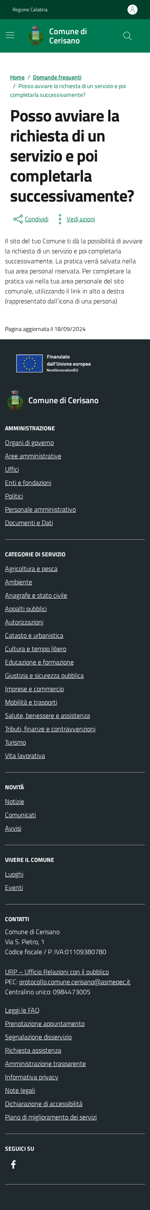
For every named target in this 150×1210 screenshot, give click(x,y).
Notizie (14, 801)
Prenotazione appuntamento (45, 1023)
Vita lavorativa (25, 755)
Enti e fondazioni (28, 482)
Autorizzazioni (24, 622)
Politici (14, 496)
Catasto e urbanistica (34, 635)
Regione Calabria (30, 9)
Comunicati (20, 815)
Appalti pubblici (26, 609)
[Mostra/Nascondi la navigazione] (10, 35)
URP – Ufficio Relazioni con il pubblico (57, 972)
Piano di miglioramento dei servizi (51, 1117)
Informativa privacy (31, 1077)
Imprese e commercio (34, 689)
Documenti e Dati (29, 523)
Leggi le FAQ (22, 1010)
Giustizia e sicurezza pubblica (44, 675)
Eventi (14, 887)
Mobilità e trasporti (31, 702)
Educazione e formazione (39, 662)
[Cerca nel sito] (128, 36)
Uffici (12, 469)
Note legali (20, 1090)
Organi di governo (29, 442)
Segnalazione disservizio (38, 1037)
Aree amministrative (33, 456)
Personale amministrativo (40, 509)
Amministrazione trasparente (45, 1063)
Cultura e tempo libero (35, 649)
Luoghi (14, 874)
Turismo (15, 742)
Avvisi (13, 828)
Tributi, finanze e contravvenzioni (50, 729)
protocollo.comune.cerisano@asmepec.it (74, 982)
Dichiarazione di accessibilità (43, 1104)
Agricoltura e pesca (31, 568)
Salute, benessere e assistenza (47, 715)
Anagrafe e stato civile (36, 595)
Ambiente (18, 582)
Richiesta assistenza (33, 1050)
